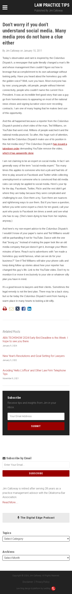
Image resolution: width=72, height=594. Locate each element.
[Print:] (5, 309)
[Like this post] (23, 308)
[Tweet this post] (18, 308)
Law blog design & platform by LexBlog (33, 588)
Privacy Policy (42, 581)
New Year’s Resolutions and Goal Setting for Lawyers (34, 356)
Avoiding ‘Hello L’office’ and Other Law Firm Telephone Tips (34, 372)
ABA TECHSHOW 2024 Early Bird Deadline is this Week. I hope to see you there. (35, 339)
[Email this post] (11, 308)
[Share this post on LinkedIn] (29, 308)
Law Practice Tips (51, 5)
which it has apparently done (18, 153)
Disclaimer (28, 581)
